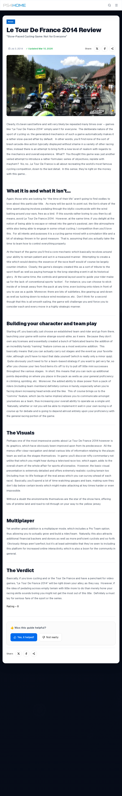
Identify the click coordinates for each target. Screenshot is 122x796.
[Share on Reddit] (112, 48)
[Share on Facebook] (105, 48)
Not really (52, 637)
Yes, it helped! (25, 637)
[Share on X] (97, 48)
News (11, 22)
